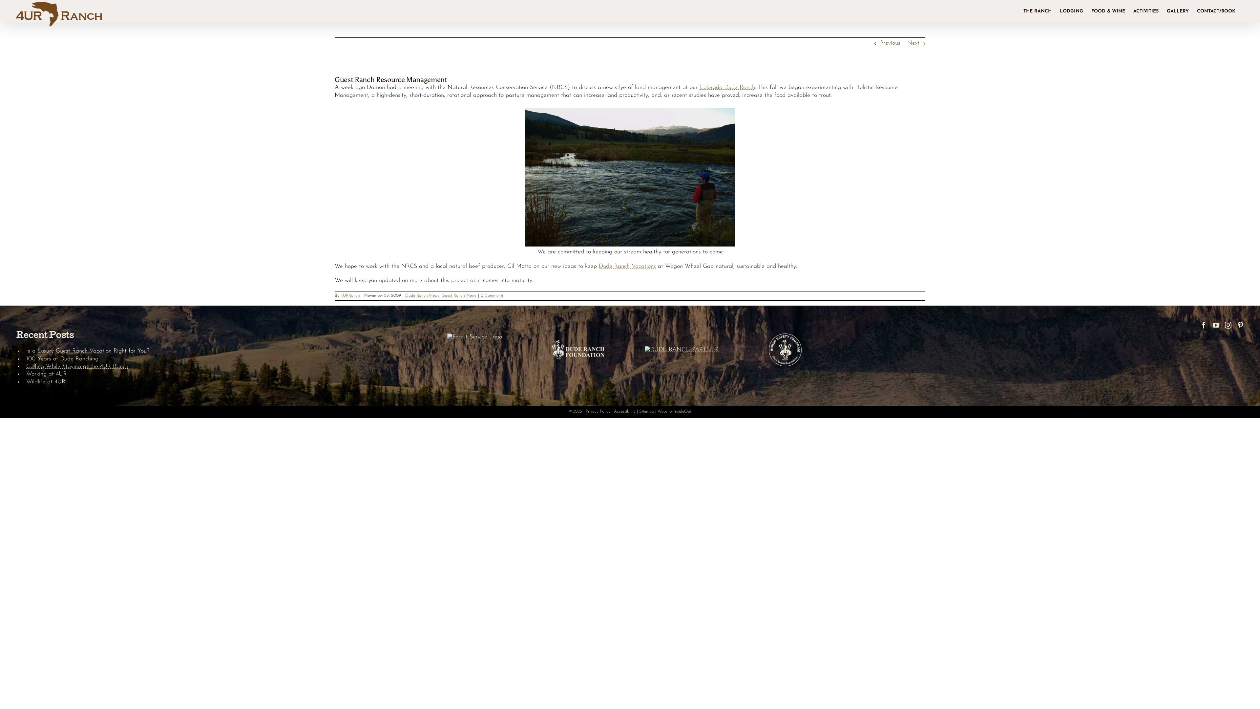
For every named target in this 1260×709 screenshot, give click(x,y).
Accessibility (625, 411)
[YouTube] (1216, 325)
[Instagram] (1228, 325)
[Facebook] (1204, 325)
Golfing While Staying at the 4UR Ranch (77, 367)
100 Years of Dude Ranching (62, 359)
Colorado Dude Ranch (727, 88)
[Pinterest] (1240, 325)
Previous (890, 43)
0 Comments (492, 295)
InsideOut (682, 411)
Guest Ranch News (459, 295)
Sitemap (646, 411)
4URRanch (350, 295)
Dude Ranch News (422, 295)
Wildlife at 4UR (45, 382)
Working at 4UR (46, 374)
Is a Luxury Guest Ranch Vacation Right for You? (87, 351)
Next (913, 43)
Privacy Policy (598, 411)
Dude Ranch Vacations (627, 266)
